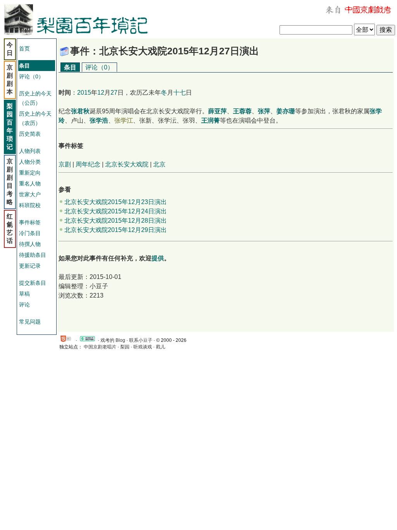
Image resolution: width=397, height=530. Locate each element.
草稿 (24, 294)
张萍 (264, 111)
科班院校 (30, 205)
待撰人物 (30, 244)
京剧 (65, 164)
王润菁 (210, 120)
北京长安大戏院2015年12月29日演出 (115, 230)
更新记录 (30, 266)
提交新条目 (32, 283)
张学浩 (99, 120)
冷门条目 (30, 233)
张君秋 (80, 111)
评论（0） (31, 76)
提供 (158, 258)
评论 (24, 304)
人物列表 (30, 151)
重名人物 (30, 183)
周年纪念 (88, 164)
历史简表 (30, 134)
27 (113, 92)
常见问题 (30, 322)
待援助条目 (32, 255)
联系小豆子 (140, 340)
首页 (24, 48)
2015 (84, 92)
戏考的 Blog (112, 340)
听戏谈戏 (142, 347)
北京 (159, 164)
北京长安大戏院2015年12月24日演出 (115, 211)
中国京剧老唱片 (100, 347)
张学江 (123, 120)
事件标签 (30, 222)
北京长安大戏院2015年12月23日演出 (115, 202)
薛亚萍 (217, 111)
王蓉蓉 (242, 111)
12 (100, 92)
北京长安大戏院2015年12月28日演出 (115, 220)
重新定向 (30, 173)
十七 (179, 92)
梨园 (124, 347)
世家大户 (30, 194)
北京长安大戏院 (126, 164)
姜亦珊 (285, 111)
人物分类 (30, 162)
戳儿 (160, 347)
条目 (70, 67)
